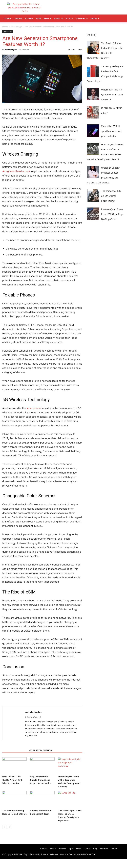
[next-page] (10, 827)
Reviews (29, 18)
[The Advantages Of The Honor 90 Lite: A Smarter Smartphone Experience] (70, 799)
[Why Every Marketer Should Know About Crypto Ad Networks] (42, 765)
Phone (93, 18)
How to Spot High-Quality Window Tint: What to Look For (12, 780)
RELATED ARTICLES (14, 750)
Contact (8, 18)
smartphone (34, 408)
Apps (38, 18)
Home (5, 26)
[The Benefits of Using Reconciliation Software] (14, 799)
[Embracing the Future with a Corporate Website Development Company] (70, 765)
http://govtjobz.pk (33, 717)
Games (57, 18)
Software (80, 18)
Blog (67, 18)
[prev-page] (4, 827)
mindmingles (11, 49)
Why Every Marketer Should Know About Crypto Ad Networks (40, 780)
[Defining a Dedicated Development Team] (42, 799)
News (46, 18)
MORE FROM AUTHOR (40, 750)
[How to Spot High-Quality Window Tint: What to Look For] (14, 765)
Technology (16, 26)
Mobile (18, 18)
